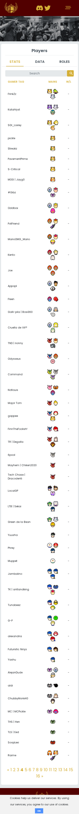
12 (55, 770)
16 (38, 776)
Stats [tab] (14, 61)
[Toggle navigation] (68, 8)
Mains (52, 81)
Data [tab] (39, 61)
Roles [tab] (64, 61)
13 (60, 770)
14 (65, 770)
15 (71, 770)
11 (50, 770)
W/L (68, 81)
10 (46, 770)
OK (39, 811)
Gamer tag (16, 81)
